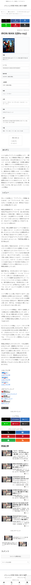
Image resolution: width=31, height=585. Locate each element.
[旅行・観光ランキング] (5, 396)
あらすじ (14, 141)
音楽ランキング (5, 403)
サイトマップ (8, 577)
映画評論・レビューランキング (9, 393)
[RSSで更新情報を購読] (23, 440)
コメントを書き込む (15, 556)
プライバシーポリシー (23, 577)
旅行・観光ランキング (6, 398)
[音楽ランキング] (5, 401)
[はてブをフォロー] (23, 432)
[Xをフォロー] (8, 432)
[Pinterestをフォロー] (23, 436)
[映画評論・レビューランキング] (5, 391)
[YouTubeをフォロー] (8, 436)
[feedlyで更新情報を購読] (8, 440)
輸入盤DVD (5, 407)
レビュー (14, 143)
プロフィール (15, 580)
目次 (13, 137)
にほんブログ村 (5, 375)
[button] (25, 25)
